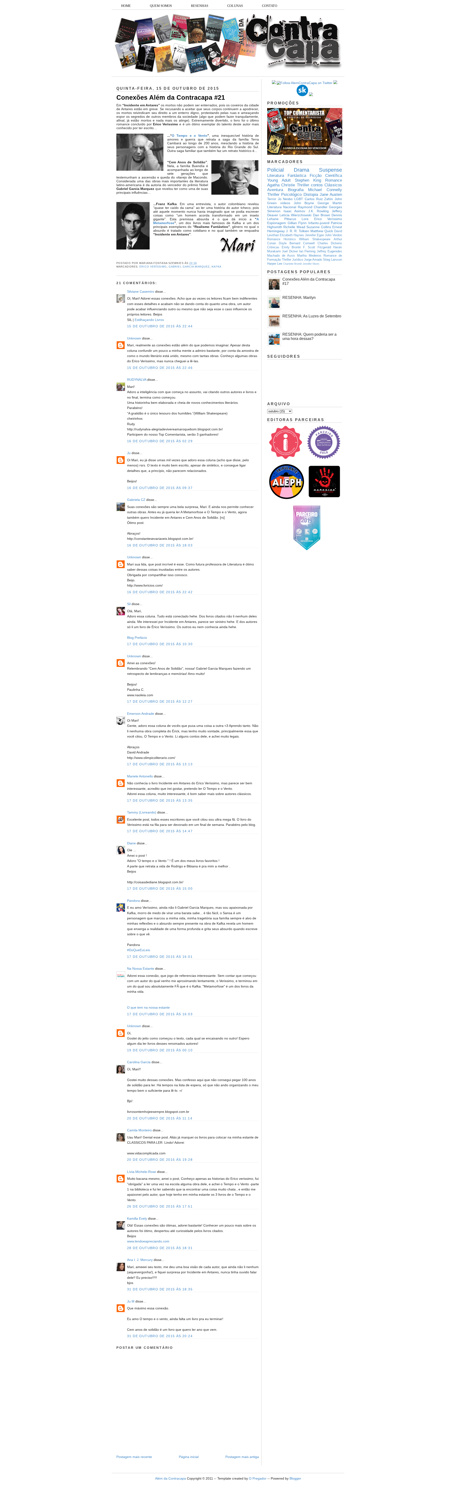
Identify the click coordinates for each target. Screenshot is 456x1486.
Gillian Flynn (297, 223)
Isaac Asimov (294, 211)
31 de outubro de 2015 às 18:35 (160, 1289)
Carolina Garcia (139, 1062)
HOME (126, 6)
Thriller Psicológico (284, 194)
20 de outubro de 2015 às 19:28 (160, 1160)
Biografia (296, 190)
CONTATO (269, 6)
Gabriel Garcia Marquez (189, 266)
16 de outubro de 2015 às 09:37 (160, 488)
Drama (301, 170)
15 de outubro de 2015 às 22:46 (160, 368)
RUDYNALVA (136, 379)
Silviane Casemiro (141, 291)
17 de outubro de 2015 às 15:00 (160, 888)
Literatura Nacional (281, 207)
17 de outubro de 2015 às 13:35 (160, 800)
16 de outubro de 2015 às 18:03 (160, 545)
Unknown (134, 338)
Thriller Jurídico (292, 259)
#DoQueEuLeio (138, 950)
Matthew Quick (321, 231)
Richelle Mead (294, 227)
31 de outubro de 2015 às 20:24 (160, 1336)
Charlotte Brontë (292, 263)
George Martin (330, 203)
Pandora (133, 901)
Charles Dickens (330, 243)
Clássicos (333, 185)
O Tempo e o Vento (189, 135)
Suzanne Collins (318, 227)
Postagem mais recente (134, 1457)
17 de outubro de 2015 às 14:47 (160, 831)
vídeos (285, 203)
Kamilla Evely (137, 1218)
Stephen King (308, 180)
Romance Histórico (281, 239)
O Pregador (257, 1478)
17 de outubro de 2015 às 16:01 (160, 957)
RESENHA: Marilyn (299, 298)
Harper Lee (274, 263)
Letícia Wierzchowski (295, 215)
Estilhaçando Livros (149, 320)
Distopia (311, 194)
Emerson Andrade (140, 713)
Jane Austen (331, 194)
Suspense (330, 170)
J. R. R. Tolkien (297, 231)
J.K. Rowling (318, 211)
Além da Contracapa (170, 1478)
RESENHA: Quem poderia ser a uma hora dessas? (309, 336)
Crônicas (273, 247)
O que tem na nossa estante (148, 1007)
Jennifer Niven (311, 263)
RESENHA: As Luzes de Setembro (311, 316)
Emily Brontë (291, 247)
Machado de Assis (281, 255)
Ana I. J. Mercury (140, 1260)
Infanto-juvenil (318, 223)
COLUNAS (235, 6)
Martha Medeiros (309, 255)
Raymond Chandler (313, 207)
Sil (129, 604)
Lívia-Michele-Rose (141, 1172)
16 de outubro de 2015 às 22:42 (160, 592)
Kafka (216, 266)
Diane (131, 843)
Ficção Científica (326, 175)
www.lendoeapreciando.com (148, 1241)
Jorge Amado (313, 259)
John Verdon (333, 235)
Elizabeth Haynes (292, 235)
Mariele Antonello (140, 776)
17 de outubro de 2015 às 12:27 (160, 701)
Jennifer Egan (314, 235)
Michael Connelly (325, 190)
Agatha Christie (281, 185)
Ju (129, 453)
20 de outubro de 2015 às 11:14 (159, 1118)
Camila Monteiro (139, 1130)
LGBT (298, 199)
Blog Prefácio (137, 638)
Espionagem (276, 223)
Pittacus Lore (296, 219)
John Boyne (304, 203)
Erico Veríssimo (153, 266)
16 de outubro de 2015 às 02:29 (160, 441)
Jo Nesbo (285, 199)
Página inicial (189, 1457)
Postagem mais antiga (242, 1457)
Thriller (303, 185)
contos (317, 185)
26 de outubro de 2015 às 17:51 (160, 1206)
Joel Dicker (290, 251)
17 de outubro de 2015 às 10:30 (160, 644)
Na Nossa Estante (140, 968)
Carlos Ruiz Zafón (319, 199)
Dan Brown (321, 215)
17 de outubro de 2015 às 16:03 (160, 1014)
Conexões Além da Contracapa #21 (170, 97)
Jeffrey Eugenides (329, 251)
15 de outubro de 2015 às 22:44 (160, 326)
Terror (271, 199)
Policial (275, 170)
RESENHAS (199, 6)
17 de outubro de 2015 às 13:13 (160, 764)
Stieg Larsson (332, 259)
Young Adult (279, 180)
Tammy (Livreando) (141, 812)
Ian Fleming (307, 251)
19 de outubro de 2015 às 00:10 (160, 1050)
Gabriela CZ (136, 500)
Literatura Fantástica (286, 175)
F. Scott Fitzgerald (317, 247)
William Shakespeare (314, 239)
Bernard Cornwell (302, 243)
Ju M (130, 1301)
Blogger (295, 1478)
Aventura (275, 190)
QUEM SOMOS (161, 6)
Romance (333, 180)
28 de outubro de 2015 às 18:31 (160, 1248)
